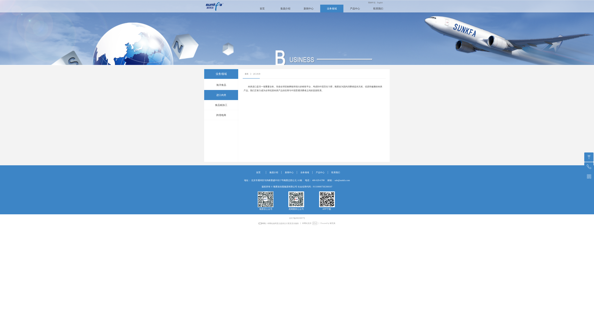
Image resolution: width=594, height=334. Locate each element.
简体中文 (372, 3)
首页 (246, 74)
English (380, 3)
